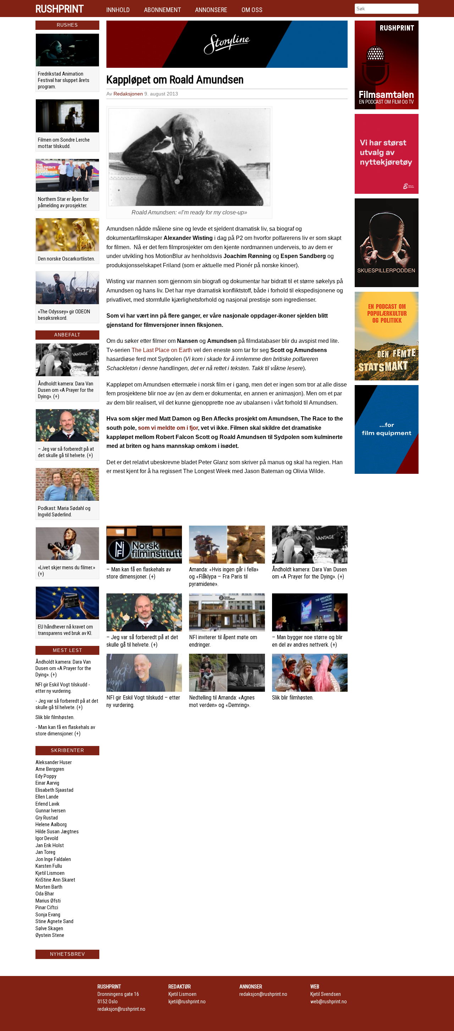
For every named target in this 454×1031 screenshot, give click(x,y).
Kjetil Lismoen (50, 873)
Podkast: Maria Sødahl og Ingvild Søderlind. (64, 511)
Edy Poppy (45, 776)
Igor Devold (46, 838)
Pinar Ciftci (46, 907)
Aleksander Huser (53, 762)
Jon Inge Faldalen (53, 859)
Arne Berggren (49, 769)
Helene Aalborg (51, 824)
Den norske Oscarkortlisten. (66, 259)
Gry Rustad (46, 818)
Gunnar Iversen (50, 810)
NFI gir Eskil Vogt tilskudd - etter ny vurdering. (62, 687)
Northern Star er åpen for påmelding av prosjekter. (63, 202)
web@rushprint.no (328, 1001)
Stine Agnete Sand (54, 921)
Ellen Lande (47, 797)
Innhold (118, 9)
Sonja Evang (47, 914)
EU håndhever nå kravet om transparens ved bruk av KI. (65, 630)
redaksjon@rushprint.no (121, 1009)
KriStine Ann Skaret (55, 880)
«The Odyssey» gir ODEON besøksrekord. (64, 314)
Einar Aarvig (47, 783)
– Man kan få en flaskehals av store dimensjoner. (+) (138, 573)
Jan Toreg (45, 852)
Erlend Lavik (47, 804)
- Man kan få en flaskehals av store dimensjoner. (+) (65, 730)
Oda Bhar (44, 893)
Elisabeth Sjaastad (54, 790)
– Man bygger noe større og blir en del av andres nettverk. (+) (307, 641)
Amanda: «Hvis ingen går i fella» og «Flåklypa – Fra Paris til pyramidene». (224, 577)
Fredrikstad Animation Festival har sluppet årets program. (63, 80)
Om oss (252, 9)
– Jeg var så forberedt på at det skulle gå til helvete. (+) (66, 452)
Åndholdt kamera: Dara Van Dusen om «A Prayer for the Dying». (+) (66, 390)
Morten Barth (48, 887)
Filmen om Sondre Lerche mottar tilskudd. (64, 143)
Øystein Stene (49, 935)
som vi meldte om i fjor (168, 428)
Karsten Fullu (48, 866)
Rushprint (59, 9)
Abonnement (162, 9)
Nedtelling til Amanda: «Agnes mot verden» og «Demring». (222, 701)
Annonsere (211, 9)
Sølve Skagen (49, 928)
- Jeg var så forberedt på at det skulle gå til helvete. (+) (66, 704)
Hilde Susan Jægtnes (57, 831)
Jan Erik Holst (49, 845)
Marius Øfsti (48, 901)
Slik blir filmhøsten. (54, 717)
